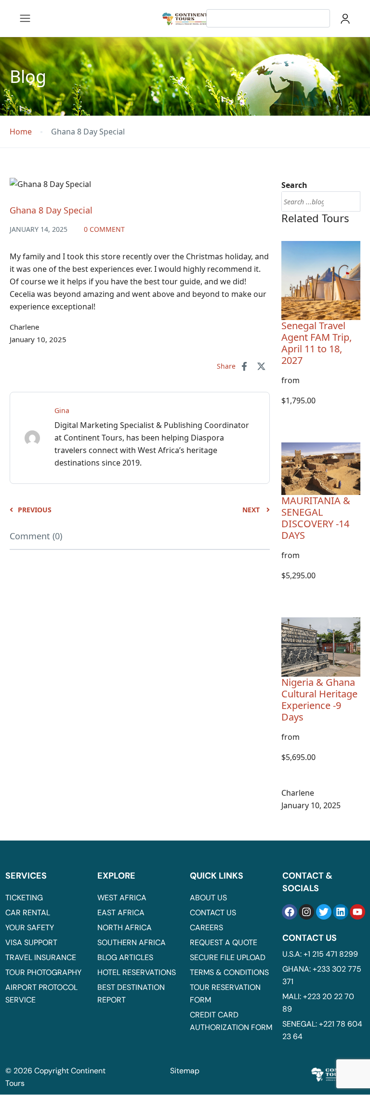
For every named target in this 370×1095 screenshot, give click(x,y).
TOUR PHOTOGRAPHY (43, 972)
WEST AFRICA (121, 898)
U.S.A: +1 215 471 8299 (320, 954)
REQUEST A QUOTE (223, 942)
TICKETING (24, 898)
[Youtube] (357, 912)
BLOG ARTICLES (125, 957)
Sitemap (184, 1071)
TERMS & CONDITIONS (229, 972)
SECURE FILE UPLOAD (227, 957)
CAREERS (206, 927)
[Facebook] (289, 912)
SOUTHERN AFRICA (131, 942)
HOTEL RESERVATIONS (136, 972)
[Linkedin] (340, 912)
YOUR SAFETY (29, 927)
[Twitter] (323, 912)
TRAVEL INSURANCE (40, 957)
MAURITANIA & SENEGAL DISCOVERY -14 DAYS (315, 518)
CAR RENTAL (27, 913)
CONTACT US (213, 913)
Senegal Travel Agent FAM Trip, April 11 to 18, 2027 (316, 343)
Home (21, 132)
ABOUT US (208, 898)
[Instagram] (306, 912)
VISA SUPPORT (31, 942)
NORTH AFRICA (124, 927)
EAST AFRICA (121, 913)
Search (294, 185)
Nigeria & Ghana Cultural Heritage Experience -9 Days (319, 699)
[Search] (348, 201)
